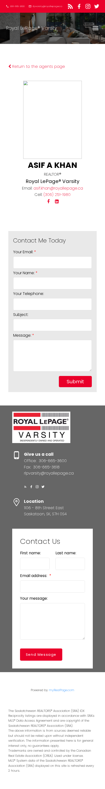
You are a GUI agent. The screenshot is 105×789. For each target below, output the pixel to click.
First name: (30, 553)
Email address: (34, 575)
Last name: (65, 553)
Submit (75, 381)
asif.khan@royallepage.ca (58, 188)
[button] (15, 6)
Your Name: (24, 273)
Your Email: (23, 252)
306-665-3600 (17, 6)
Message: (22, 335)
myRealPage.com (61, 690)
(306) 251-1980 (57, 194)
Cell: (38, 194)
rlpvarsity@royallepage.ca (47, 6)
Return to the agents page (38, 66)
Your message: (34, 598)
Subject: (20, 314)
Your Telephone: (28, 293)
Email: (27, 188)
